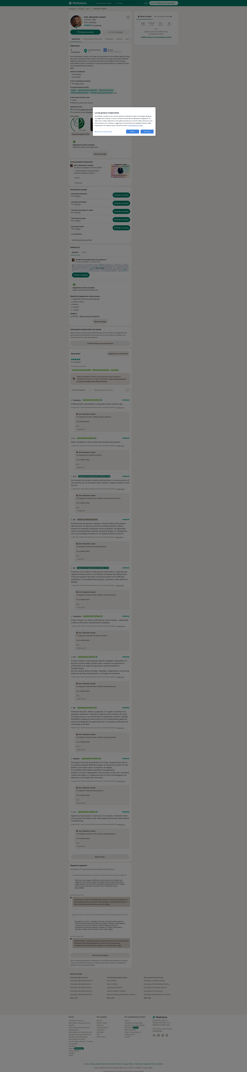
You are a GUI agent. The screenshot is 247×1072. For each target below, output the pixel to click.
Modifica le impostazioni (103, 132)
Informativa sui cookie (135, 125)
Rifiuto (132, 131)
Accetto (147, 131)
